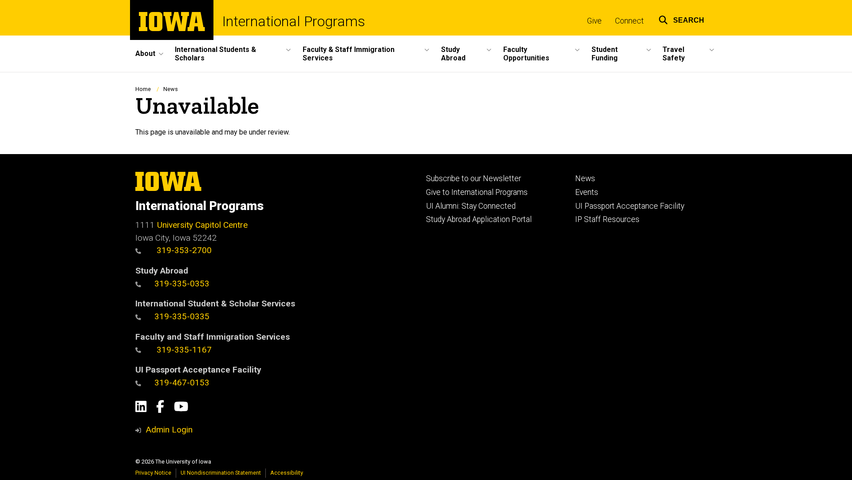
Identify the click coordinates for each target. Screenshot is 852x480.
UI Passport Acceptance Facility (629, 206)
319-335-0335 (181, 316)
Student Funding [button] (605, 53)
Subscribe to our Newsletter (473, 178)
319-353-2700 (183, 250)
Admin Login (169, 429)
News (170, 89)
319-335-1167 (183, 350)
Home (143, 89)
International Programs (293, 21)
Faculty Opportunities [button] (526, 53)
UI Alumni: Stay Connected (471, 206)
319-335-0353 (181, 283)
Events (586, 192)
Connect (629, 20)
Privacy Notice (153, 472)
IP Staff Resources (607, 219)
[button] (681, 19)
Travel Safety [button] (674, 53)
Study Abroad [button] (453, 53)
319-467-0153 (181, 382)
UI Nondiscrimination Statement (221, 472)
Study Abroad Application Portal (479, 219)
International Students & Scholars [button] (215, 53)
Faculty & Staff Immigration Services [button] (348, 53)
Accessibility (286, 472)
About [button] (145, 53)
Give (594, 20)
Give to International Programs (477, 192)
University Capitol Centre (202, 225)
